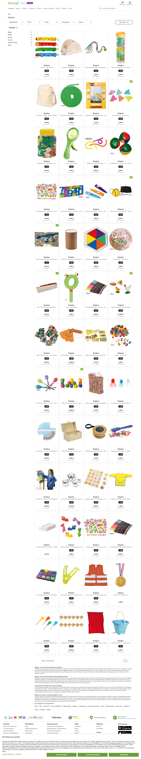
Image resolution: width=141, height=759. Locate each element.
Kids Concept (110, 706)
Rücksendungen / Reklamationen (56, 728)
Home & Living (12, 42)
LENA (36, 709)
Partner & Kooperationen (10, 733)
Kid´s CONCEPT (56, 706)
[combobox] (115, 8)
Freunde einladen (8, 728)
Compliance (28, 733)
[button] (130, 3)
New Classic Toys (94, 706)
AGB (26, 726)
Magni (48, 709)
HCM (102, 706)
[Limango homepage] (13, 3)
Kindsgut (126, 706)
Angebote (78, 726)
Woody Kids (66, 706)
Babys (10, 32)
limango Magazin (8, 731)
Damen (10, 37)
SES (40, 706)
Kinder (10, 35)
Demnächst (99, 728)
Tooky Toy (119, 706)
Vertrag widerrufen (52, 733)
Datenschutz (29, 731)
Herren (10, 40)
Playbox (74, 706)
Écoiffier (42, 709)
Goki (36, 706)
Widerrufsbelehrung (31, 728)
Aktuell (98, 726)
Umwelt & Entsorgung (53, 731)
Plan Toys (47, 706)
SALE (9, 45)
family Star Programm (10, 726)
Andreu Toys (83, 706)
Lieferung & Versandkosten (55, 726)
